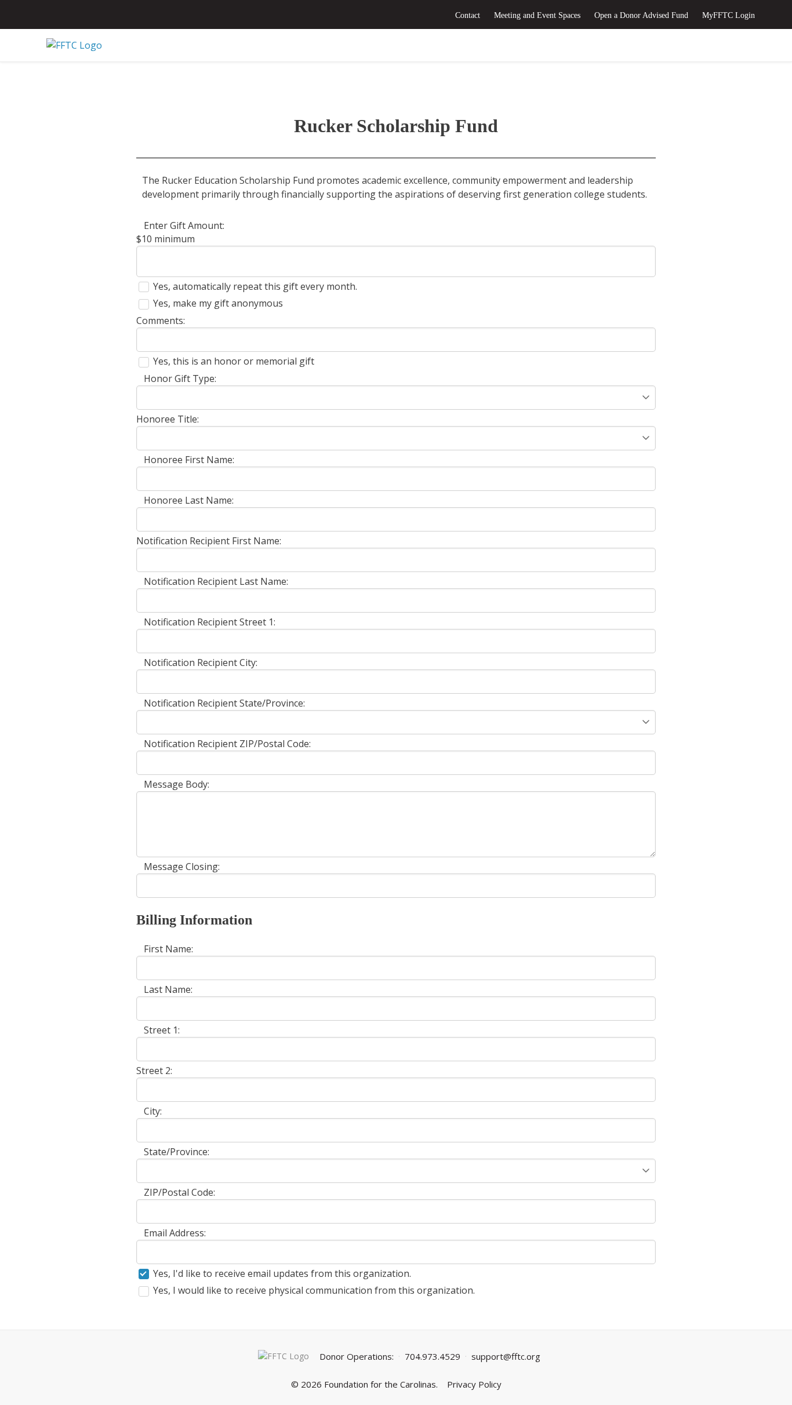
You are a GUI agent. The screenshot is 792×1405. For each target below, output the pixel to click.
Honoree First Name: (189, 459)
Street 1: (162, 1030)
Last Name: (168, 989)
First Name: (168, 948)
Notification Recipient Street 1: (209, 622)
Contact (467, 15)
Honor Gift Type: (180, 378)
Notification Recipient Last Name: (216, 581)
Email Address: (175, 1232)
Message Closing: (182, 866)
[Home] (396, 45)
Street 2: (154, 1070)
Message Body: (176, 784)
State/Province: (176, 1151)
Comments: (160, 320)
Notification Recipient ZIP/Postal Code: (227, 743)
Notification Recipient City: (200, 662)
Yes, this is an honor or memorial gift (233, 361)
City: (153, 1111)
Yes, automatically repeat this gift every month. (255, 286)
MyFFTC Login (728, 15)
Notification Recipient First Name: (208, 540)
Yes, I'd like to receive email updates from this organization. (282, 1273)
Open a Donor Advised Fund (641, 15)
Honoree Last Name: (189, 500)
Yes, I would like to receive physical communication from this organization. (314, 1290)
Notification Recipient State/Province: (224, 703)
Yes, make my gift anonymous (218, 303)
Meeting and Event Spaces (537, 15)
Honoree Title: (167, 419)
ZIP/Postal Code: (179, 1192)
